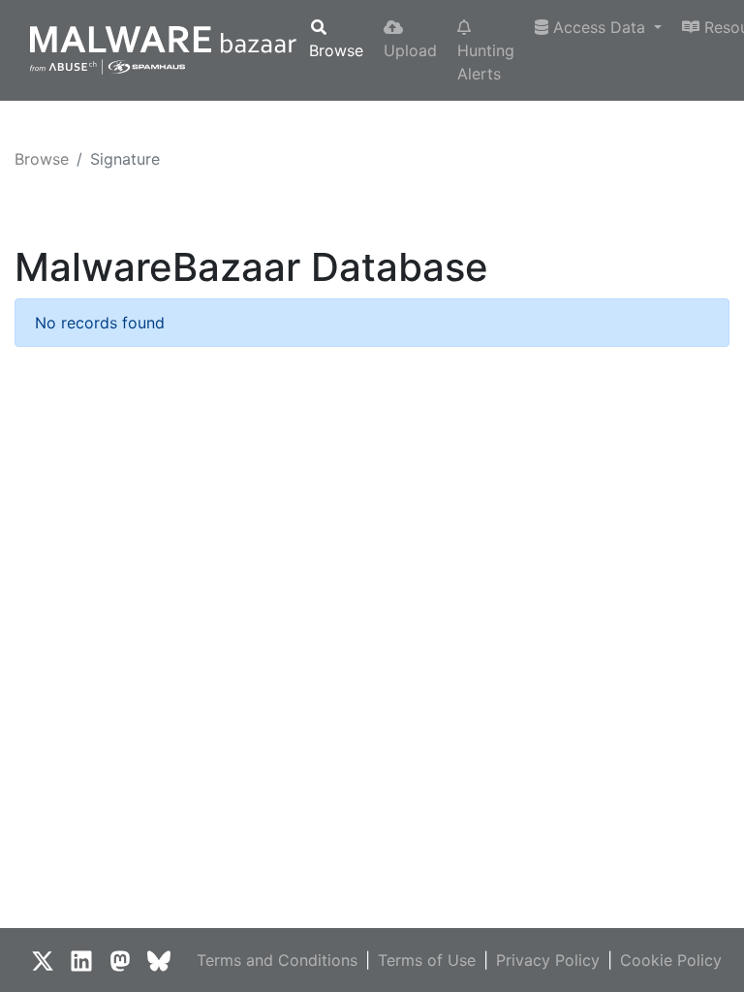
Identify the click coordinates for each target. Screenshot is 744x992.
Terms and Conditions (277, 960)
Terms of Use (427, 960)
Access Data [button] (599, 27)
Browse (336, 50)
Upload (410, 50)
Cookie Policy (671, 960)
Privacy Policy (548, 960)
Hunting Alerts (485, 62)
